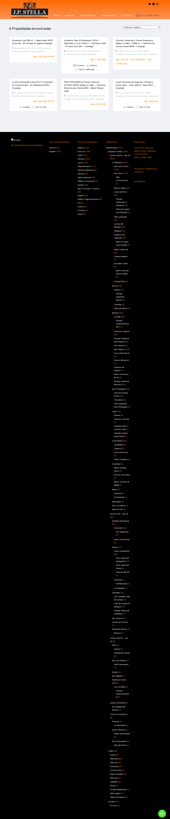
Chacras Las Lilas (121, 419)
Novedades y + (88, 15)
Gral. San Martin (119, 660)
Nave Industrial (84, 177)
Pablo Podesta (120, 459)
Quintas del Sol (122, 572)
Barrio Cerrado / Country (89, 189)
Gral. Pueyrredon (119, 741)
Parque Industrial (85, 170)
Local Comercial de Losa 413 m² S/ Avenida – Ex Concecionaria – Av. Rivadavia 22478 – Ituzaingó (33, 85)
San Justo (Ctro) (121, 166)
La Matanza (117, 162)
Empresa (70, 15)
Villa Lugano (115, 793)
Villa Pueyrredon (121, 664)
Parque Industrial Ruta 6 (122, 694)
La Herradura (120, 725)
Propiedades (109, 15)
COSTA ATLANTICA (119, 714)
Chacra (81, 207)
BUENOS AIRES (115, 152)
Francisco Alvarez (121, 331)
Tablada (117, 231)
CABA (110, 751)
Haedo (117, 290)
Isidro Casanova (121, 249)
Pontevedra (119, 497)
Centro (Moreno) (121, 360)
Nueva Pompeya (117, 797)
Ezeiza (115, 547)
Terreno (81, 159)
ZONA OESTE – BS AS (120, 155)
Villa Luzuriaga (120, 217)
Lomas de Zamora (120, 622)
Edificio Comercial (86, 181)
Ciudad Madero (121, 256)
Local (80, 163)
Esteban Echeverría (120, 521)
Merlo (114, 489)
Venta (51, 148)
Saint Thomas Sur (122, 539)
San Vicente (117, 618)
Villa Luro (114, 762)
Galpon (81, 148)
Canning (117, 580)
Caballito (114, 782)
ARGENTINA (111, 148)
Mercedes (116, 502)
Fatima (117, 649)
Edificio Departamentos (88, 199)
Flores (112, 786)
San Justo (118, 173)
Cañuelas (116, 593)
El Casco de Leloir (122, 475)
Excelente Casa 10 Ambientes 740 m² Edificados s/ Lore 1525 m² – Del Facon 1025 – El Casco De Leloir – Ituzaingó (85, 43)
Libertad (117, 493)
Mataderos (115, 759)
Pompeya (114, 766)
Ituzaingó (116, 464)
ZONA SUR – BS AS (119, 514)
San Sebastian (122, 532)
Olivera (117, 415)
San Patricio (119, 345)
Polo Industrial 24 (122, 353)
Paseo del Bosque (122, 734)
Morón (115, 286)
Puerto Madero (117, 774)
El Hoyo (113, 805)
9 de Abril (118, 528)
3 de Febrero (117, 441)
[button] (162, 814)
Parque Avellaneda (118, 789)
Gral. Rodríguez (118, 389)
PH (79, 203)
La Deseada (119, 588)
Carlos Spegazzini (121, 551)
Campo (81, 185)
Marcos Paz (117, 509)
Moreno (115, 313)
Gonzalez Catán (121, 263)
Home (56, 15)
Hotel (80, 214)
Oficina (81, 174)
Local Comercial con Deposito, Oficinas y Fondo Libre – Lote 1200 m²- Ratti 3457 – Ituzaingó (135, 85)
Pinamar (115, 721)
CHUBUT (112, 802)
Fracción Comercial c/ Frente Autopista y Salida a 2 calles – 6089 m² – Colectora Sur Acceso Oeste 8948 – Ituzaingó (135, 43)
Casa (80, 155)
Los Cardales (119, 687)
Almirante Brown (119, 629)
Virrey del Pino (120, 192)
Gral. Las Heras (118, 505)
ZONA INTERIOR (117, 703)
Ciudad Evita (119, 281)
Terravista (118, 400)
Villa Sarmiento (120, 308)
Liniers (113, 755)
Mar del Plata (120, 745)
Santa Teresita (118, 730)
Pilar (114, 645)
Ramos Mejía (120, 188)
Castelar (117, 304)
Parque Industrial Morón (120, 297)
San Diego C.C (120, 349)
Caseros (117, 448)
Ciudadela (118, 445)
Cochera (81, 210)
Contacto (127, 15)
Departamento (84, 166)
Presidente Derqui (122, 653)
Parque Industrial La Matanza (121, 202)
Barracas (114, 778)
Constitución (115, 770)
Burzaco (117, 633)
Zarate (115, 672)
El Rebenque (121, 584)
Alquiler (52, 151)
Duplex (81, 195)
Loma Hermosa (121, 452)
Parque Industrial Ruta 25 (122, 323)
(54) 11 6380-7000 (149, 15)
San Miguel (117, 676)
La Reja (117, 317)
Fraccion (81, 151)
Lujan (114, 411)
